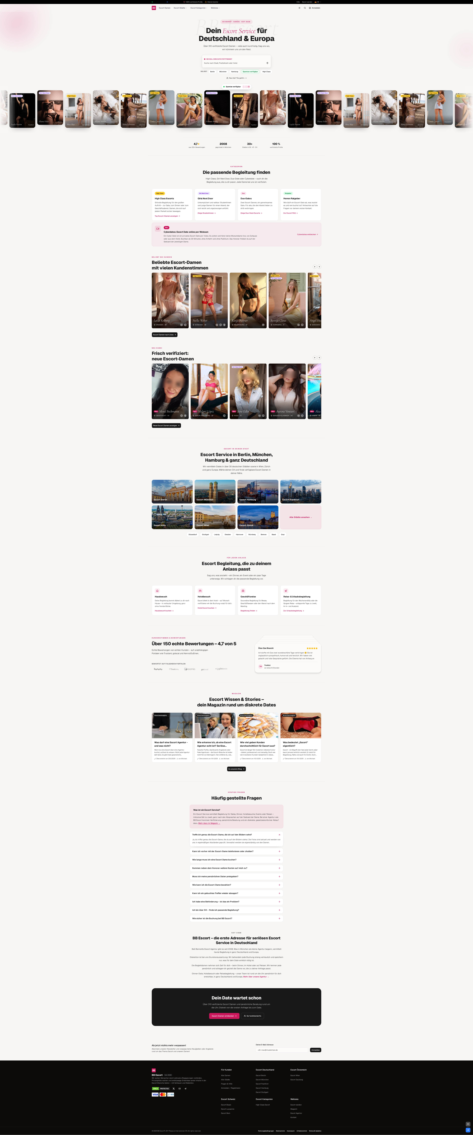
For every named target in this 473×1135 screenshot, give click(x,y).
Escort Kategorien (198, 8)
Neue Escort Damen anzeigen (165, 425)
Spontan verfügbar (250, 72)
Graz (283, 534)
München (223, 72)
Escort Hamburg (262, 1088)
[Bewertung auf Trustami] (174, 669)
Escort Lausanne (227, 1109)
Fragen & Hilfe (226, 1084)
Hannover (239, 534)
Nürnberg (252, 534)
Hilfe (298, 2)
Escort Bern (225, 1113)
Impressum (291, 1131)
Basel (274, 534)
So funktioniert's (254, 1016)
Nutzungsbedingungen (266, 1131)
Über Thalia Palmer (267, 648)
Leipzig (217, 534)
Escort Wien (295, 1075)
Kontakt (293, 1117)
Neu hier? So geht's (236, 78)
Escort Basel (226, 1105)
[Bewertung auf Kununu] (158, 669)
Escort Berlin (261, 1075)
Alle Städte (225, 1079)
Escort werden (307, 2)
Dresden (228, 534)
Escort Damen (164, 8)
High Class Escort (263, 1105)
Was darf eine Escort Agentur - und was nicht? (171, 744)
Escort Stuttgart (262, 1092)
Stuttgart (205, 534)
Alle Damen (225, 1075)
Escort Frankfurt (262, 1084)
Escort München (262, 1079)
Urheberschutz (302, 1131)
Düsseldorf (193, 534)
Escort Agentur (296, 1113)
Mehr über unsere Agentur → (256, 976)
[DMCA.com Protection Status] (161, 1088)
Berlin (212, 72)
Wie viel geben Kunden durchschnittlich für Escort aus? (257, 744)
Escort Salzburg (296, 1079)
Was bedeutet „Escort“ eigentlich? (295, 744)
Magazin (293, 1109)
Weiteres (214, 8)
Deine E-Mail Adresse (264, 1045)
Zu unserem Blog (235, 769)
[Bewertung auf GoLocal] (205, 669)
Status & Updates (315, 1131)
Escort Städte (179, 8)
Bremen (264, 534)
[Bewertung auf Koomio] (189, 669)
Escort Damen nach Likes (163, 335)
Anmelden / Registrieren (230, 1088)
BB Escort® (161, 1131)
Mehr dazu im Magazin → (209, 823)
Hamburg (234, 72)
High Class (266, 72)
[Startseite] (154, 8)
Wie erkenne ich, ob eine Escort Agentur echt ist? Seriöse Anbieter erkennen (214, 744)
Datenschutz (280, 1131)
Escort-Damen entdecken (223, 1016)
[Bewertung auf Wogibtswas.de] (221, 669)
